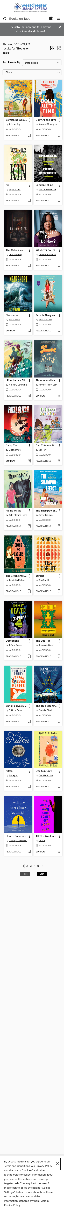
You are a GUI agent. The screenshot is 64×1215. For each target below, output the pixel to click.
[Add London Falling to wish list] (59, 201)
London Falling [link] (44, 185)
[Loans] (51, 19)
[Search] (5, 18)
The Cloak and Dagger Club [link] (17, 575)
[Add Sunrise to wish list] (59, 591)
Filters (8, 72)
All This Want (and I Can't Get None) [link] (47, 836)
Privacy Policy (44, 1166)
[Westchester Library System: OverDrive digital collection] (32, 7)
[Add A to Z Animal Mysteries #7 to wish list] (59, 461)
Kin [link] (8, 185)
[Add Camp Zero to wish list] (29, 461)
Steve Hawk (14, 319)
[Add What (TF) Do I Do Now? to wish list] (59, 266)
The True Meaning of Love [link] (47, 706)
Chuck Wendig (15, 254)
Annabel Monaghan (48, 124)
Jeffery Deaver (16, 645)
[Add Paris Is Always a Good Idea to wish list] (59, 331)
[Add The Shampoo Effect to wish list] (59, 526)
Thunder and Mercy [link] (47, 380)
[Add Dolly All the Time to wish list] (59, 135)
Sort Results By (11, 62)
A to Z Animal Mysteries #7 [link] (47, 445)
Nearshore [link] (12, 315)
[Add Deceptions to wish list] (29, 656)
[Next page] (42, 866)
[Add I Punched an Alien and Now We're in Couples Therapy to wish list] (29, 396)
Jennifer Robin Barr (48, 384)
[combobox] (25, 19)
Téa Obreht (44, 580)
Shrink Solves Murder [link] (17, 706)
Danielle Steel (45, 710)
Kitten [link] (9, 771)
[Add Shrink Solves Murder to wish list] (29, 721)
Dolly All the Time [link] (46, 120)
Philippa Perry (15, 710)
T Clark (42, 840)
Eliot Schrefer (15, 450)
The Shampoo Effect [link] (47, 510)
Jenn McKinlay (45, 319)
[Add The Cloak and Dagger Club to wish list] (29, 591)
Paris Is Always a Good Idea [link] (47, 315)
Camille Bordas (46, 775)
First (25, 873)
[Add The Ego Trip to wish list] (59, 656)
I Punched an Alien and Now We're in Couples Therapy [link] (17, 380)
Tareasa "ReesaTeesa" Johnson (49, 254)
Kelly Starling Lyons (18, 515)
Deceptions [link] (12, 640)
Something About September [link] (17, 120)
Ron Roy (42, 450)
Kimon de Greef (46, 645)
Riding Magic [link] (13, 510)
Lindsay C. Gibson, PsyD (19, 840)
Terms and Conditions (17, 1166)
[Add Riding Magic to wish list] (29, 526)
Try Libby (14, 27)
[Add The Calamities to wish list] (29, 266)
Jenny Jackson (46, 515)
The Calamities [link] (14, 250)
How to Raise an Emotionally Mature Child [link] (17, 836)
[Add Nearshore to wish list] (29, 331)
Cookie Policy (12, 1205)
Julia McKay (14, 124)
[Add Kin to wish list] (29, 201)
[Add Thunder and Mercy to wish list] (59, 396)
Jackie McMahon (17, 580)
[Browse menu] (58, 18)
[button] (52, 49)
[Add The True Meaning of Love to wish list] (59, 721)
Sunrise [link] (40, 575)
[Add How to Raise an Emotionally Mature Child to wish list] (29, 852)
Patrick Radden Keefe (49, 189)
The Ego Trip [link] (43, 640)
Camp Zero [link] (12, 445)
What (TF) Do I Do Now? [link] (47, 250)
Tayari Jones (14, 189)
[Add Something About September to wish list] (29, 135)
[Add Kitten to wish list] (29, 787)
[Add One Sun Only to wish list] (59, 787)
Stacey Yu (13, 775)
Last (42, 873)
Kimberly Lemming (18, 384)
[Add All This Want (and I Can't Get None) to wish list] (59, 852)
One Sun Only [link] (44, 771)
